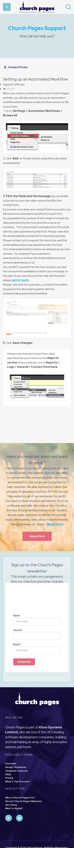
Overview (10, 763)
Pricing (9, 777)
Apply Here (37, 536)
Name (16, 615)
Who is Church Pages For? (20, 797)
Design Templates (15, 767)
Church (17, 630)
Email (17, 644)
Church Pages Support (37, 28)
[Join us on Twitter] (8, 818)
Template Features (16, 770)
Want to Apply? (14, 808)
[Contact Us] (19, 818)
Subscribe (24, 661)
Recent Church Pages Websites (23, 801)
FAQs (8, 774)
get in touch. (21, 280)
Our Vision (11, 804)
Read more (55, 524)
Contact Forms (18, 67)
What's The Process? (17, 781)
